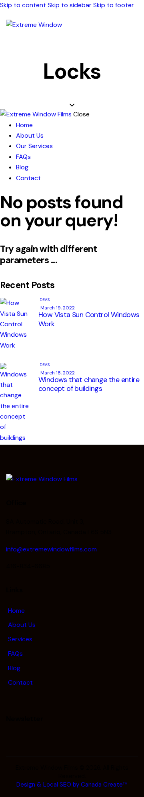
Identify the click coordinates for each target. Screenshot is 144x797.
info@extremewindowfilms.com (51, 549)
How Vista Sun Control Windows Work (89, 319)
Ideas (44, 299)
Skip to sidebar (70, 5)
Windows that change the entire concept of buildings (88, 384)
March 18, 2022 (57, 373)
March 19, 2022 (57, 308)
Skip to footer (113, 5)
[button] (133, 25)
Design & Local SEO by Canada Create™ (72, 785)
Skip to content (23, 5)
